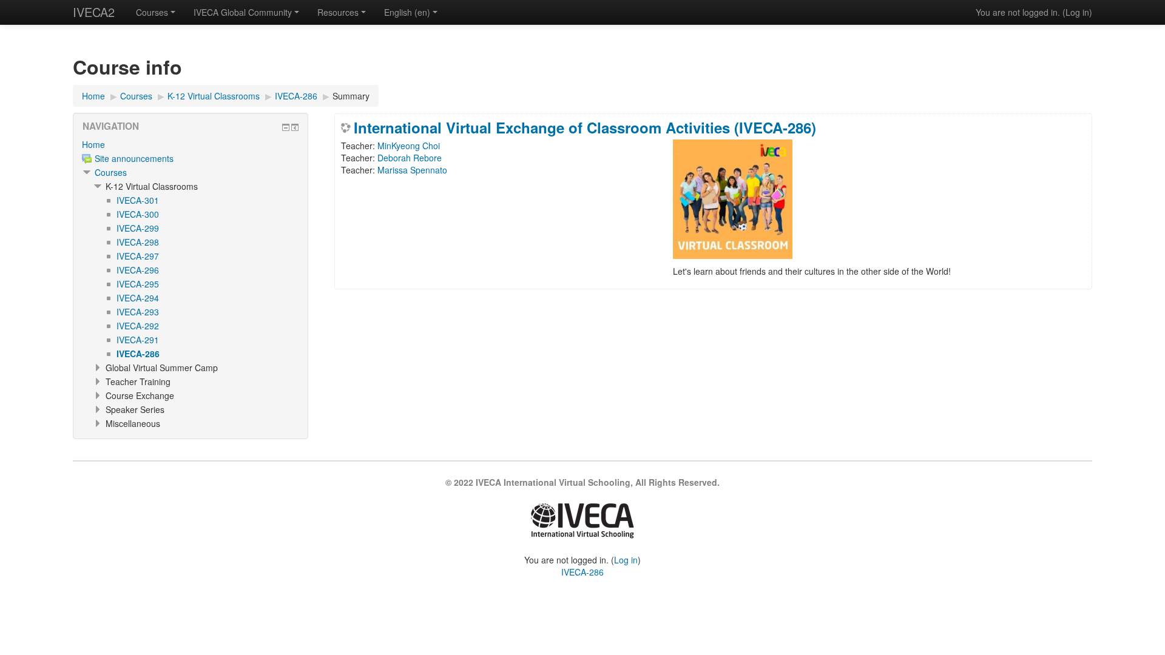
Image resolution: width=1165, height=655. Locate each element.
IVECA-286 (582, 572)
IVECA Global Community (243, 12)
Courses (152, 12)
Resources (338, 12)
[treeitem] (190, 144)
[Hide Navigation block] (285, 127)
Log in (1077, 12)
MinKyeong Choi (408, 145)
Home (93, 144)
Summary (351, 96)
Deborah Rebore (409, 158)
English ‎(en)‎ (407, 12)
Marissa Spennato (412, 170)
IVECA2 (94, 12)
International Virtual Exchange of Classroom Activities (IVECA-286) (585, 127)
